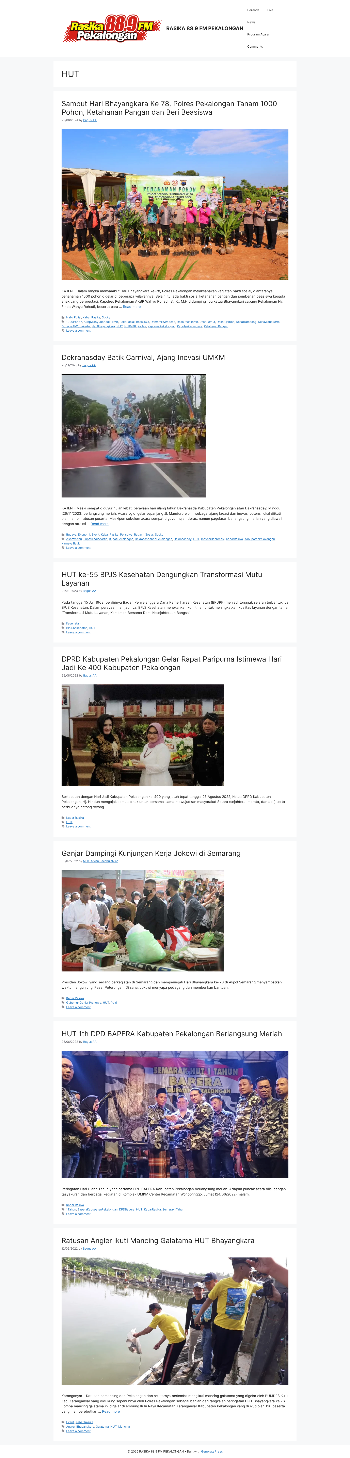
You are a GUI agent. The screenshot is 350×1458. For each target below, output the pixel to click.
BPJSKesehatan (76, 628)
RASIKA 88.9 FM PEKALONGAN (204, 28)
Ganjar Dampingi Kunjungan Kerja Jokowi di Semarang (151, 853)
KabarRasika (234, 539)
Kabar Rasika (91, 317)
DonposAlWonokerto (76, 326)
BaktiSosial (127, 321)
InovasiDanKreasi (212, 539)
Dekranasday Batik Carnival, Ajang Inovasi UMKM (143, 357)
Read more (132, 307)
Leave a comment (78, 330)
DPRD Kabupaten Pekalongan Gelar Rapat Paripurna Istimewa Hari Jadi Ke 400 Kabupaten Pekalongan (172, 663)
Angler (70, 1426)
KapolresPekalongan (161, 326)
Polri (114, 1002)
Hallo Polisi (73, 317)
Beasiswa (142, 321)
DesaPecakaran (187, 321)
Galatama (102, 1426)
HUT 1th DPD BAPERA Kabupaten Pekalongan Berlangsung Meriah (172, 1033)
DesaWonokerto (269, 321)
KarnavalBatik (71, 543)
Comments (255, 46)
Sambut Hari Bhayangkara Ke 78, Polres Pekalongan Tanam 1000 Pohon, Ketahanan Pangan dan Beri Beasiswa (169, 107)
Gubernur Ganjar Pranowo (83, 1002)
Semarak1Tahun (173, 1209)
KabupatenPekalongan (259, 539)
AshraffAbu (74, 539)
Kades (142, 326)
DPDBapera (126, 1209)
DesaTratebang (246, 321)
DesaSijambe (225, 321)
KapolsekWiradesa (189, 326)
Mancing (124, 1426)
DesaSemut (207, 321)
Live (270, 10)
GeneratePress (212, 1451)
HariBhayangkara (103, 326)
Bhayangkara (85, 1426)
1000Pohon (74, 321)
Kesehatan (73, 623)
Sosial (149, 534)
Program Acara (258, 34)
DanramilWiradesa (163, 321)
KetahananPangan (216, 326)
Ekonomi (84, 534)
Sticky (106, 317)
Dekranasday (183, 539)
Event (95, 534)
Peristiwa (126, 534)
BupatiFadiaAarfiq (95, 539)
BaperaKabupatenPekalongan (97, 1209)
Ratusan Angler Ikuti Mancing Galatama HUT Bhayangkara (158, 1240)
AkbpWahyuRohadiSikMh (101, 321)
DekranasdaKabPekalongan (153, 539)
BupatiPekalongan (121, 539)
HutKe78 (130, 326)
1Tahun (71, 1209)
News (251, 22)
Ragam (139, 534)
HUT (119, 326)
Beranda (253, 10)
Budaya (71, 534)
